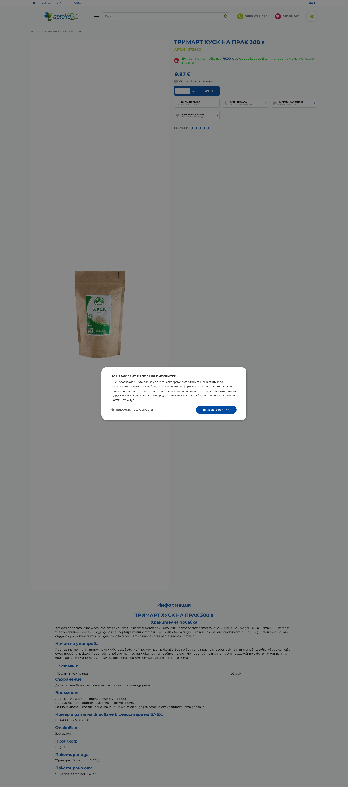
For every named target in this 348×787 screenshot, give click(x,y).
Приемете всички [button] (216, 409)
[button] (132, 410)
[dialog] (174, 393)
